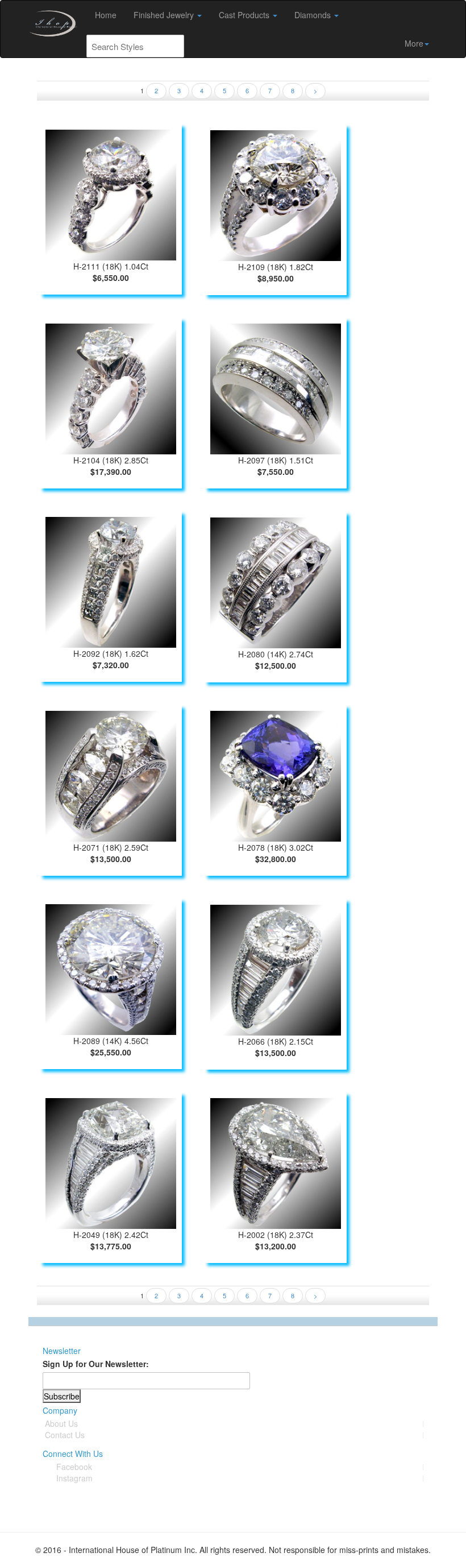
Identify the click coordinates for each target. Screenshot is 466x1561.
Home (105, 14)
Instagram (74, 1478)
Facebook (74, 1466)
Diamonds (313, 14)
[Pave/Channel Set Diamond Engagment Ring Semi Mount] (110, 968)
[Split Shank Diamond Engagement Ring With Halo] (275, 194)
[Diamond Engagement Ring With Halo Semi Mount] (110, 193)
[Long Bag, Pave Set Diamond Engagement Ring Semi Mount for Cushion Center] (110, 1161)
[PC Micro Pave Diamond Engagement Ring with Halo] (110, 580)
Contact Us (65, 1434)
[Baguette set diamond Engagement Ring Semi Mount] (275, 968)
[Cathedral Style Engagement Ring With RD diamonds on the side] (110, 387)
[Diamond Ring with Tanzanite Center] (275, 774)
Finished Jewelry (165, 14)
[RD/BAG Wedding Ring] (275, 581)
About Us (61, 1423)
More (414, 43)
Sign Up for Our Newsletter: (96, 1363)
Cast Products (245, 14)
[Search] (172, 46)
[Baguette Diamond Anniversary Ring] (275, 387)
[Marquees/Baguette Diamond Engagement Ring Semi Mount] (110, 774)
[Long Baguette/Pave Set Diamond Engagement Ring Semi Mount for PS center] (275, 1161)
